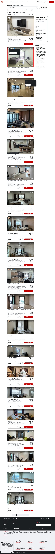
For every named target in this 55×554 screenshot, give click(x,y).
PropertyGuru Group (7, 520)
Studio (36, 34)
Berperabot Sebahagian (39, 40)
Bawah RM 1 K (42, 30)
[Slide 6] (22, 281)
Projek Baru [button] (19, 1)
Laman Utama (9, 5)
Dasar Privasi (18, 552)
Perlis (36, 26)
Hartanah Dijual (18, 537)
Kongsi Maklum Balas (15, 523)
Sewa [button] (14, 1)
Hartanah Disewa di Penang (19, 547)
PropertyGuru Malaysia (7, 537)
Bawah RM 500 (38, 30)
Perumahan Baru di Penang (43, 541)
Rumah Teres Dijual (18, 541)
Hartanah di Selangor (31, 547)
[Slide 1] (18, 65)
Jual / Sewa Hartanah (42, 547)
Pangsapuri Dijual (18, 540)
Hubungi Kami (14, 520)
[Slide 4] (20, 65)
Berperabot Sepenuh (38, 39)
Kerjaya (5, 524)
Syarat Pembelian (23, 552)
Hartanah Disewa (30, 537)
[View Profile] (10, 18)
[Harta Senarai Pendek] (32, 17)
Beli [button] (11, 1)
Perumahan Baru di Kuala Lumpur (44, 540)
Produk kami (5, 523)
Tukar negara (38, 520)
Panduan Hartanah (6, 540)
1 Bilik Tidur (39, 34)
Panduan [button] (23, 1)
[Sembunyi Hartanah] (30, 17)
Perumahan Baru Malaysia (43, 537)
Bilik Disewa (29, 541)
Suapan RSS (41, 548)
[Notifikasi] (48, 2)
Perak (38, 26)
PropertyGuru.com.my (6, 531)
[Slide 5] (21, 281)
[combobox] (22, 7)
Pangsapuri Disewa (30, 540)
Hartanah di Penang (30, 548)
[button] (19, 50)
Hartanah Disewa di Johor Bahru (20, 548)
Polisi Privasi (10, 546)
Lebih (27, 1)
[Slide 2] (19, 281)
